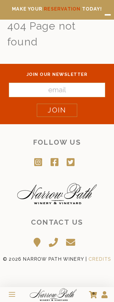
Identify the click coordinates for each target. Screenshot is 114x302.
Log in (104, 294)
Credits (100, 259)
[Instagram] (40, 161)
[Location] (39, 241)
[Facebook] (57, 161)
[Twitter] (73, 161)
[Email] (73, 241)
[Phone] (56, 241)
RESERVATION (62, 9)
